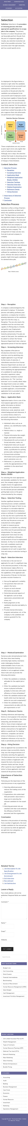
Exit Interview (9, 878)
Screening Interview (14, 173)
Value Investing (7, 1061)
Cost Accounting (8, 971)
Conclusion (8, 200)
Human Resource (8, 1099)
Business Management (10, 1087)
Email (3, 931)
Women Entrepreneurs (10, 1064)
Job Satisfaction (10, 883)
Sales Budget (7, 990)
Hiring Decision (12, 192)
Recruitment (8, 881)
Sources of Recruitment (10, 984)
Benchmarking (7, 980)
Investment (6, 1102)
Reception (10, 170)
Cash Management (8, 993)
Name (3, 923)
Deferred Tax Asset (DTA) (11, 1051)
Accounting (6, 1077)
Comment (5, 902)
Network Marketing (9, 1054)
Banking (5, 1084)
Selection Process (10, 168)
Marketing (6, 1106)
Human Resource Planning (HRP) (13, 1048)
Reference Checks (13, 189)
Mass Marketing (8, 1057)
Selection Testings (13, 182)
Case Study (6, 1090)
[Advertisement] (14, 65)
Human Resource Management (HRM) (14, 987)
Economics (6, 1093)
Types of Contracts (9, 1045)
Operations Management (10, 1109)
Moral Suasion (7, 974)
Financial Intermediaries (10, 977)
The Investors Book (14, 13)
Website (4, 940)
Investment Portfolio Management (13, 996)
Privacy (18, 1120)
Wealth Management (9, 1042)
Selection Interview (14, 185)
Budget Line (7, 968)
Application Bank (13, 175)
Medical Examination (14, 187)
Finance (5, 1096)
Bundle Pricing (7, 1067)
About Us (13, 1120)
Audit (4, 1081)
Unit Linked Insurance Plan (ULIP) (13, 1039)
